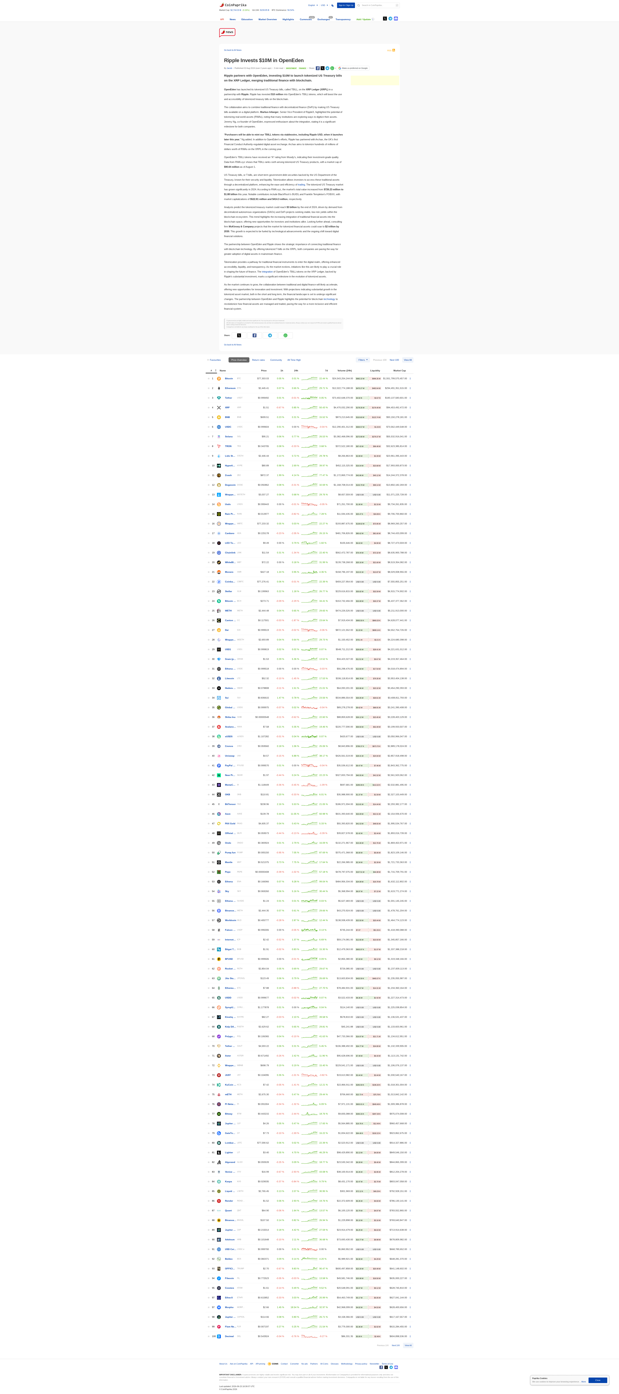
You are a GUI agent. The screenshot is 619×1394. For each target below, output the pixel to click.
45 (213, 804)
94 (213, 1278)
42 (213, 775)
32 (213, 678)
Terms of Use (387, 1364)
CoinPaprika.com (233, 5)
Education (247, 19)
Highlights (288, 19)
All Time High (294, 360)
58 (213, 930)
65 (213, 998)
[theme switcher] (333, 5)
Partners (314, 1364)
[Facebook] (318, 68)
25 (213, 611)
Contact (284, 1364)
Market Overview (268, 19)
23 (213, 591)
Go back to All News (232, 50)
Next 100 (394, 360)
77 (213, 1114)
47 (213, 823)
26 (213, 620)
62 (213, 968)
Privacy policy (361, 1364)
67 (213, 1017)
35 (213, 707)
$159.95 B (264, 10)
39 (213, 746)
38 (213, 736)
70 (213, 1046)
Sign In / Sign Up (346, 5)
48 (213, 833)
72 (213, 1065)
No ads (304, 1364)
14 (213, 504)
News (233, 19)
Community (276, 360)
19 (213, 552)
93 (213, 1268)
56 (213, 910)
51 (213, 862)
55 (213, 901)
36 (213, 717)
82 (213, 1162)
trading (301, 184)
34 (213, 698)
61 (213, 959)
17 (213, 533)
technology (329, 299)
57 (213, 920)
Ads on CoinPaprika (238, 1364)
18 (213, 543)
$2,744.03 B (236, 10)
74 (213, 1085)
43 (213, 785)
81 (213, 1152)
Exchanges (324, 19)
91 (213, 1249)
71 (213, 1056)
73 (213, 1075)
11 (213, 475)
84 (213, 1181)
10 (213, 465)
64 (213, 988)
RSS (389, 51)
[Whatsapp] (332, 68)
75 (213, 1094)
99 (213, 1326)
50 (213, 852)
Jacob (229, 68)
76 (213, 1104)
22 (213, 581)
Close (597, 1380)
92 (213, 1259)
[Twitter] (385, 18)
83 (213, 1172)
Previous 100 (380, 360)
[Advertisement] (375, 80)
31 (213, 669)
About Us (223, 1364)
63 (213, 978)
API (222, 19)
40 (213, 756)
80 (213, 1143)
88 (213, 1220)
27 (213, 630)
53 (213, 881)
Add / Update (363, 19)
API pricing (260, 1364)
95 (213, 1288)
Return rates (258, 360)
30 (213, 659)
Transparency (343, 19)
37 (213, 727)
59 (213, 939)
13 (213, 494)
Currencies (306, 19)
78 (213, 1123)
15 (213, 514)
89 (213, 1230)
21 (213, 572)
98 (213, 1317)
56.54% (290, 10)
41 (213, 765)
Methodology (347, 1364)
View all (408, 360)
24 (213, 601)
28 (213, 640)
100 (214, 1336)
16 (213, 523)
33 (213, 688)
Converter (294, 1364)
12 (213, 485)
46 (213, 814)
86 (213, 1201)
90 (213, 1239)
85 (213, 1191)
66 (213, 1007)
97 (213, 1297)
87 (213, 1210)
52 (213, 872)
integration (267, 271)
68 (213, 1027)
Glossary (335, 1364)
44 (213, 794)
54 (213, 891)
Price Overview (239, 360)
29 (213, 649)
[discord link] (396, 18)
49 (213, 843)
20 (213, 562)
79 (213, 1133)
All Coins (324, 1364)
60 (213, 949)
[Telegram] (327, 68)
